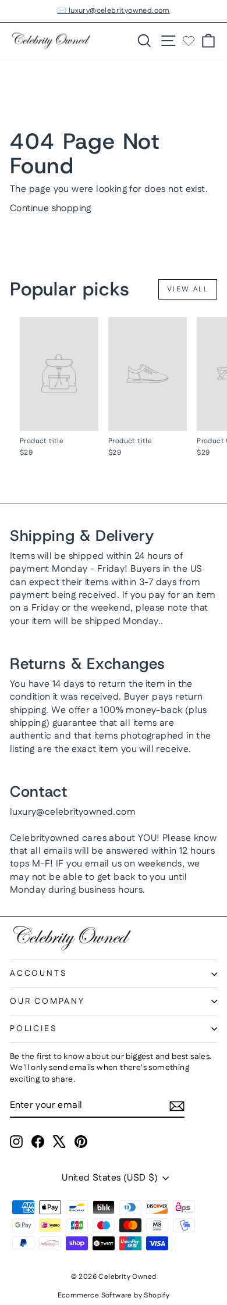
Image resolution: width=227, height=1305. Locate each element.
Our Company (47, 1001)
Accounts (38, 973)
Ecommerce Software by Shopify (114, 1295)
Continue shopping (50, 208)
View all (187, 289)
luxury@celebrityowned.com (73, 812)
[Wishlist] (189, 41)
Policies (33, 1029)
